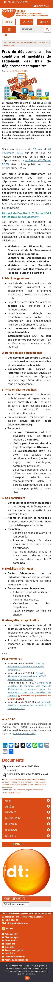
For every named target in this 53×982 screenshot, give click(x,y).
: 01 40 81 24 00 (10, 919)
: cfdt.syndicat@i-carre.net (15, 923)
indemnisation (40, 782)
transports (29, 782)
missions (5, 784)
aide (47, 5)
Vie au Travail (11, 830)
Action (8, 800)
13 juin (37, 149)
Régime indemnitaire (34, 790)
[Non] (49, 972)
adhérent (27, 21)
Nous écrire (10, 953)
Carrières (9, 806)
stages (31, 784)
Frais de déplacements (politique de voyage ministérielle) (25, 666)
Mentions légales (12, 937)
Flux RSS (9, 928)
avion (6, 779)
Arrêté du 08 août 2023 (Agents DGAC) (27, 773)
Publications (11, 824)
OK (27, 978)
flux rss (39, 5)
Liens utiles (9, 946)
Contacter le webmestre (15, 956)
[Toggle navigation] (6, 35)
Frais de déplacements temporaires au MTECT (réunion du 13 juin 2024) (26, 676)
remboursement (17, 782)
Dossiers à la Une (13, 818)
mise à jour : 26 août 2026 (18, 2)
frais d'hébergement (18, 784)
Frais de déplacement (36, 779)
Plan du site (10, 943)
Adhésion (44, 21)
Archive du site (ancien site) (16, 959)
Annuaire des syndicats (14, 950)
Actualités (18, 43)
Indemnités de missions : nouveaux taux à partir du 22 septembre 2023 (29, 705)
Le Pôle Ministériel (17, 790)
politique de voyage (18, 779)
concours (6, 782)
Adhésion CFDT (11, 934)
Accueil (7, 43)
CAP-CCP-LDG (10, 812)
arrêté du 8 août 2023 (24, 733)
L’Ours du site (10, 940)
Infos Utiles (10, 835)
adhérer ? (8, 21)
